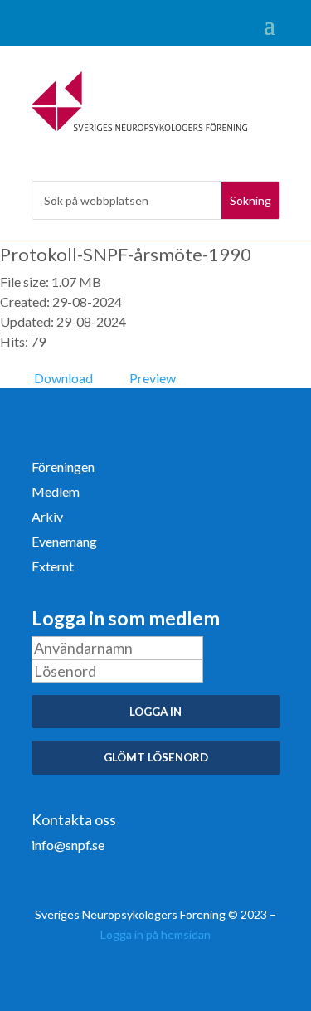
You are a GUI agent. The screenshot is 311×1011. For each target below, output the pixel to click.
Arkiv (47, 517)
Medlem (56, 492)
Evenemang (64, 542)
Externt (53, 567)
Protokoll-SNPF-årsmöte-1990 (125, 254)
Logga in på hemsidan (155, 934)
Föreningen (63, 467)
